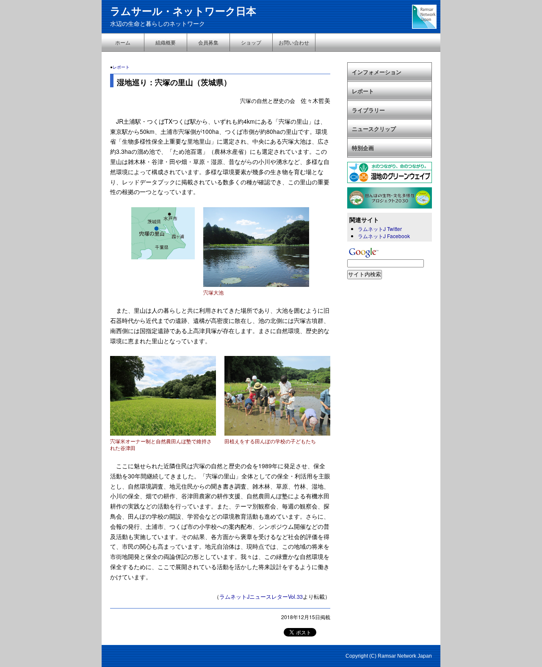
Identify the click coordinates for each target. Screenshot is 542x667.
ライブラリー (368, 110)
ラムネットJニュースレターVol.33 (261, 596)
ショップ (251, 42)
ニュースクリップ (374, 129)
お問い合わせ (294, 42)
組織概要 (165, 42)
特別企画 (363, 148)
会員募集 (208, 42)
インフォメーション (376, 72)
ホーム (122, 42)
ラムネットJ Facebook (384, 235)
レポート (121, 67)
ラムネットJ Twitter (380, 228)
